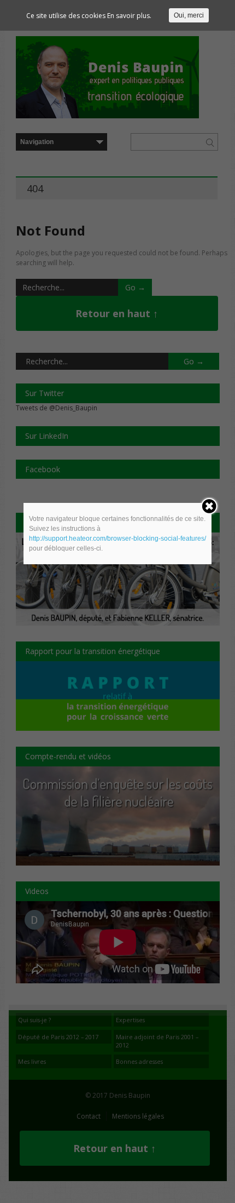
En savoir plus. (129, 15)
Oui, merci (189, 15)
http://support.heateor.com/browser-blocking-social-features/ (117, 538)
